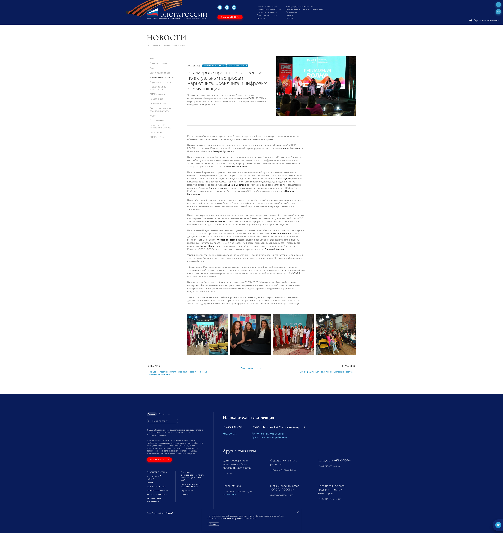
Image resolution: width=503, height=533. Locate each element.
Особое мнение (158, 103)
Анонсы (153, 68)
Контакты (290, 18)
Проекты (261, 18)
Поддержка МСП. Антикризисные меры (160, 126)
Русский (151, 414)
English (162, 414)
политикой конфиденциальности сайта (239, 519)
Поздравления (157, 120)
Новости (289, 15)
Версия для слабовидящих (486, 20)
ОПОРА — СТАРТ (158, 137)
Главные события (158, 63)
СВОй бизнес (156, 132)
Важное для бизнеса (160, 73)
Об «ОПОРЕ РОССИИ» (267, 6)
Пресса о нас (156, 99)
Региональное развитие (267, 15)
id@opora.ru (230, 433)
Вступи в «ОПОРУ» (230, 17)
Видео (153, 115)
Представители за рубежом (269, 437)
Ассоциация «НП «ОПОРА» (269, 9)
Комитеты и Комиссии (267, 12)
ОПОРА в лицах (157, 94)
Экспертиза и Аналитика (157, 494)
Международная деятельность (299, 6)
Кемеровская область (237, 66)
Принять (213, 524)
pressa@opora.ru (230, 494)
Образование (292, 12)
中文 (170, 414)
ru (498, 12)
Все (152, 58)
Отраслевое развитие (161, 82)
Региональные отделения (268, 433)
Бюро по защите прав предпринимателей (304, 9)
